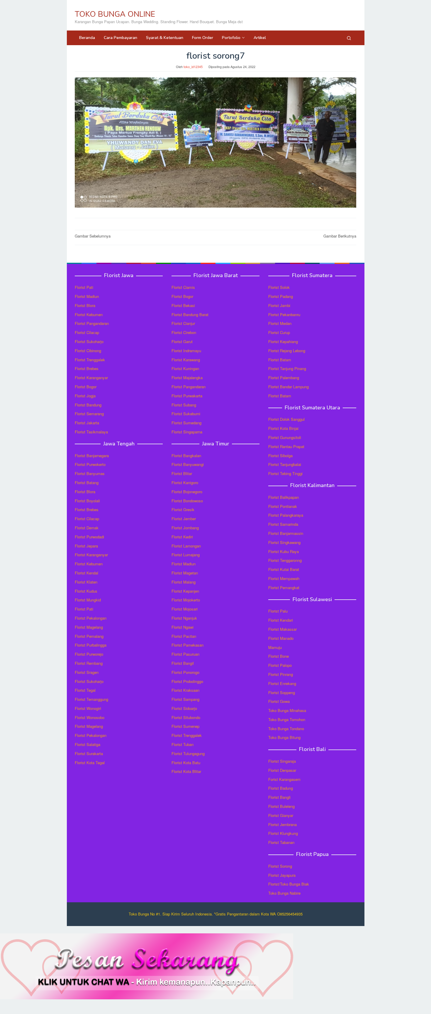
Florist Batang (87, 482)
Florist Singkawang (284, 542)
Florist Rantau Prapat (286, 446)
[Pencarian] (349, 37)
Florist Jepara (86, 546)
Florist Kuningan (185, 368)
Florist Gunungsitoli (284, 437)
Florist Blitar (182, 473)
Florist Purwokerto (90, 464)
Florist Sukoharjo (89, 341)
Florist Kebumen (89, 314)
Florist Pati (84, 287)
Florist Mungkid (88, 600)
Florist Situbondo (186, 717)
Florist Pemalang (89, 636)
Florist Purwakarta (187, 396)
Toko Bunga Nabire (284, 893)
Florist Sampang (185, 699)
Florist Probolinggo (187, 681)
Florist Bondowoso (187, 500)
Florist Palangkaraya (285, 515)
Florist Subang (184, 405)
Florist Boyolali (87, 500)
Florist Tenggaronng (285, 560)
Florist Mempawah (283, 578)
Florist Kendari (280, 620)
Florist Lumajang (186, 554)
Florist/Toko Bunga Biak (288, 884)
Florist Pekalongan (90, 618)
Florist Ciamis (183, 287)
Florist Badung (280, 788)
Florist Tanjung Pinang (287, 368)
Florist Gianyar (280, 815)
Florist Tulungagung (188, 753)
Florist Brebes (87, 368)
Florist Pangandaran (92, 323)
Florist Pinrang (280, 674)
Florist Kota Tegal (90, 762)
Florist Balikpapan (283, 497)
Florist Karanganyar (91, 377)
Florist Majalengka (187, 377)
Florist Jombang (185, 527)
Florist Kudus (86, 591)
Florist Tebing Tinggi (285, 473)
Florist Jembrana (282, 824)
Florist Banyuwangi (188, 464)
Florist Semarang (89, 413)
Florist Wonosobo (89, 717)
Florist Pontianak (282, 506)
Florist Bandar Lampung (288, 386)
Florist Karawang (186, 359)
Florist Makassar (282, 629)
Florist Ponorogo (185, 672)
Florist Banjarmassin (285, 533)
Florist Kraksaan (185, 690)
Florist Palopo (280, 665)
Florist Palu (278, 611)
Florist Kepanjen (185, 591)
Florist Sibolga (280, 455)
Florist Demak (87, 527)
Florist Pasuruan (185, 654)
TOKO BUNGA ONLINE (115, 14)
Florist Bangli (279, 797)
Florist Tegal (85, 690)
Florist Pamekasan (187, 645)
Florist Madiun (87, 296)
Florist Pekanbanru (284, 314)
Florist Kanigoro (185, 482)
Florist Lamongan (186, 546)
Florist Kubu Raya (283, 551)
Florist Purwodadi (89, 537)
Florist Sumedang (186, 422)
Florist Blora (85, 305)
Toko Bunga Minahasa (287, 710)
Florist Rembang (89, 663)
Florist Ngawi (183, 627)
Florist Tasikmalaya (91, 432)
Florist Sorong (280, 866)
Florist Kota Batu (186, 762)
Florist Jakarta (87, 422)
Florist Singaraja (282, 761)
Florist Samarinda (283, 524)
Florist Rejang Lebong (286, 350)
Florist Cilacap (87, 332)
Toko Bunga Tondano (286, 728)
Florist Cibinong (88, 350)
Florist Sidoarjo (184, 708)
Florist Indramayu (186, 350)
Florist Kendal (86, 573)
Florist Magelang (89, 627)
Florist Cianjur (183, 323)
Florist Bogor (85, 386)
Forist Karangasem (284, 779)
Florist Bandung (88, 405)
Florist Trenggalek (90, 359)
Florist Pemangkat (283, 587)
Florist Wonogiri (88, 708)
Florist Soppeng (281, 692)
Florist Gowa (279, 701)
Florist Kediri (182, 537)
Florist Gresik (183, 509)
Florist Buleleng (281, 806)
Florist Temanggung (91, 699)
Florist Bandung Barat (190, 314)
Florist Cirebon (184, 332)
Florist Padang (280, 296)
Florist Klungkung (283, 833)
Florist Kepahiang (283, 341)
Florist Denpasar (282, 770)
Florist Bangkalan (186, 455)
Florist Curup (279, 332)
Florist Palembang (283, 377)
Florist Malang (184, 582)
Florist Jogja (85, 396)
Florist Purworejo (89, 654)
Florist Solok (279, 287)
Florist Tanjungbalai (284, 464)
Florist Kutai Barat (283, 569)
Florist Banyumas (90, 473)
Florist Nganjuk (184, 618)
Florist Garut (182, 341)
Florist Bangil (183, 663)
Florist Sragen (87, 672)
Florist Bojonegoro (187, 491)
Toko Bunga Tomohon (286, 719)
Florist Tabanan (281, 842)
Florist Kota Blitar (186, 771)
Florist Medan (279, 323)
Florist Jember (184, 518)
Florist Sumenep (185, 726)
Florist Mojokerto (186, 600)
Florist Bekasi (183, 305)
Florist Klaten (86, 582)
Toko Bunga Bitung (284, 737)
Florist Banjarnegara (92, 455)
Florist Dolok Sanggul (286, 419)
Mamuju (275, 647)
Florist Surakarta (89, 753)
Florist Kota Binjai (283, 428)
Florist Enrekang (282, 683)
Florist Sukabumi (186, 413)
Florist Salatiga (87, 744)
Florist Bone (278, 656)
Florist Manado (280, 638)
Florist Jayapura (282, 875)
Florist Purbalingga (90, 645)
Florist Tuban (183, 744)
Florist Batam (279, 359)
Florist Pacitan (184, 636)
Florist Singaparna (187, 432)
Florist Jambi (279, 305)
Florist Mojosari (185, 609)
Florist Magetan (185, 573)
